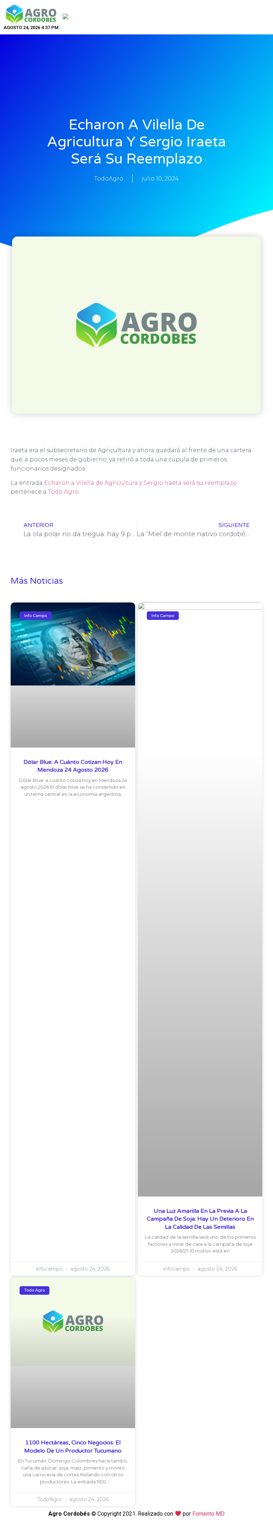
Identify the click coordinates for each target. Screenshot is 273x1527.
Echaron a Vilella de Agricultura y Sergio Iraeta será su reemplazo (140, 482)
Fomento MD (208, 1513)
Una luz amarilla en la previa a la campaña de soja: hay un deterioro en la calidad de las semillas (200, 1219)
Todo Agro (63, 491)
